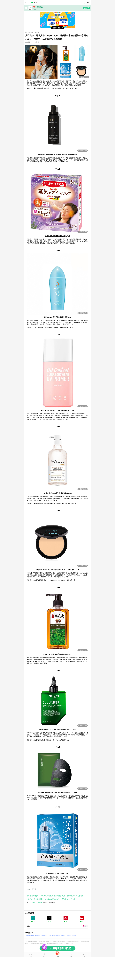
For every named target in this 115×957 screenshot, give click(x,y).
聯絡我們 (75, 935)
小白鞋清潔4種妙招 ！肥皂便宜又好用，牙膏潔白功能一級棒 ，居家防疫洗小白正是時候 (55, 896)
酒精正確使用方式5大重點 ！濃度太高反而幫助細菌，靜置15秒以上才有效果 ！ (52, 899)
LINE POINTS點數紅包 (54, 935)
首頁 (26, 32)
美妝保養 (37, 32)
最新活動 (37, 935)
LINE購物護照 (44, 935)
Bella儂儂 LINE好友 (36, 902)
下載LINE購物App (29, 935)
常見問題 (69, 935)
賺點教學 (63, 935)
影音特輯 (31, 32)
